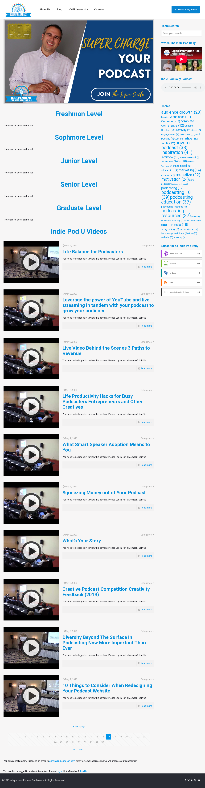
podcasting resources (176, 213)
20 (126, 736)
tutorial (182, 233)
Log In (59, 771)
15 (96, 736)
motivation (175, 179)
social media (174, 225)
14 (91, 736)
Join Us (83, 771)
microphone (168, 175)
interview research (189, 157)
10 (67, 736)
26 (67, 742)
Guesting (180, 138)
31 (96, 742)
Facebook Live (186, 134)
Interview (170, 157)
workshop (179, 237)
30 (91, 742)
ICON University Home (186, 9)
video (192, 233)
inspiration (177, 152)
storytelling (170, 229)
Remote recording (173, 220)
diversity (196, 130)
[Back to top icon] (189, 781)
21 (132, 736)
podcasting (172, 188)
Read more (146, 266)
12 (79, 736)
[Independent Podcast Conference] (18, 9)
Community (170, 121)
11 (73, 736)
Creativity (182, 130)
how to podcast (175, 145)
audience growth (181, 112)
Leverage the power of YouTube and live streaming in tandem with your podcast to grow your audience (108, 305)
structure (185, 229)
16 (102, 736)
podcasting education (177, 199)
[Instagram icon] (195, 780)
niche (193, 180)
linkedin (179, 165)
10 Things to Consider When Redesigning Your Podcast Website (107, 688)
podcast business (180, 184)
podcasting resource (174, 206)
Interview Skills (174, 161)
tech (194, 229)
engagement (170, 134)
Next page (78, 749)
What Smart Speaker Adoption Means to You (106, 447)
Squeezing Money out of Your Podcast (104, 492)
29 (85, 742)
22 (138, 736)
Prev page (80, 726)
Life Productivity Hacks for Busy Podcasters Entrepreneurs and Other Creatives (102, 401)
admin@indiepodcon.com (62, 761)
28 (79, 742)
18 (114, 736)
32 (102, 742)
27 (73, 742)
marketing (190, 170)
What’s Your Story (81, 541)
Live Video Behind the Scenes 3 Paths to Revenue (106, 350)
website (167, 237)
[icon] (198, 780)
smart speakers (192, 220)
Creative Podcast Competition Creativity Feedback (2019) (106, 591)
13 (85, 736)
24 (55, 742)
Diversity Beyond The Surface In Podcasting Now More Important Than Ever (104, 642)
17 (108, 736)
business (181, 117)
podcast (166, 184)
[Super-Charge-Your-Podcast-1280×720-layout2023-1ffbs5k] (79, 61)
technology (169, 233)
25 (61, 742)
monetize (188, 174)
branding (166, 117)
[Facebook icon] (185, 780)
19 (120, 736)
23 (144, 736)
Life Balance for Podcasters (92, 251)
